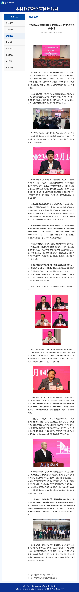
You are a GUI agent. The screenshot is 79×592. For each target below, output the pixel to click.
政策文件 (9, 49)
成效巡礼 (9, 61)
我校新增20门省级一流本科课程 (44, 575)
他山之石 (9, 55)
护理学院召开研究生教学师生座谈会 (45, 578)
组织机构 (9, 30)
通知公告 (9, 42)
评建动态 (9, 36)
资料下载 (9, 68)
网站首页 (9, 23)
